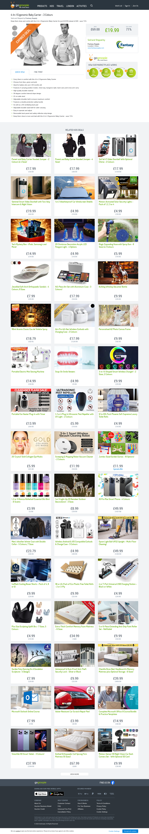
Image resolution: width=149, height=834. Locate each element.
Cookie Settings (102, 812)
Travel (60, 5)
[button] (34, 6)
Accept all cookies (130, 831)
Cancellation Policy (64, 812)
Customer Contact (64, 803)
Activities (82, 5)
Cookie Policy (101, 809)
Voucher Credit (39, 809)
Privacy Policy (101, 806)
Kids (52, 5)
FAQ (59, 806)
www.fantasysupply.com (96, 48)
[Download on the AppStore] (40, 794)
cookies (18, 831)
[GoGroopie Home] (20, 5)
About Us (37, 803)
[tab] (20, 72)
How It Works (82, 803)
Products (42, 5)
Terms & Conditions (103, 803)
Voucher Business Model (42, 806)
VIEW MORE (74, 774)
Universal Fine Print (64, 809)
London (70, 5)
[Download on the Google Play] (56, 794)
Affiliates (80, 809)
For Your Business (84, 806)
